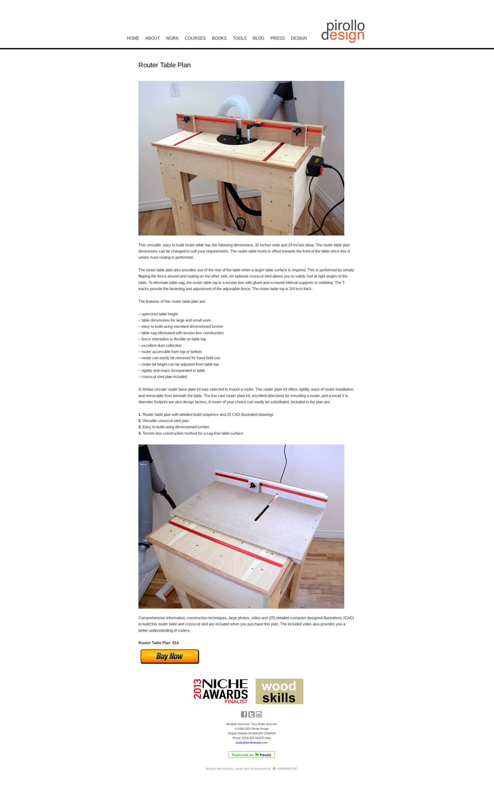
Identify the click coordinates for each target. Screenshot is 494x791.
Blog (258, 38)
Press (277, 38)
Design (299, 38)
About (152, 38)
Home (133, 38)
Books (219, 38)
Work (172, 38)
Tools (240, 38)
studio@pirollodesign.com (252, 742)
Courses (195, 38)
